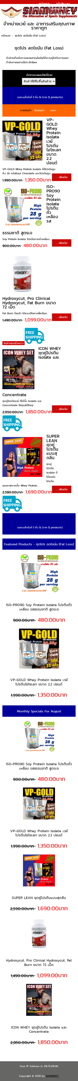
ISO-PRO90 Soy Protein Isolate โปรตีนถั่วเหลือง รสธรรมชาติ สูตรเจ (39, 607)
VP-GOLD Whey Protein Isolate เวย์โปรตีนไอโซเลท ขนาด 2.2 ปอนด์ (39, 682)
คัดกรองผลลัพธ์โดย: (39, 75)
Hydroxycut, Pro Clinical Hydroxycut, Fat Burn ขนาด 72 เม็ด (29, 302)
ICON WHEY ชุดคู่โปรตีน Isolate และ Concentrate (39, 1029)
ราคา (53, 110)
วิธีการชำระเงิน (60, 8)
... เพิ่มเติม (61, 177)
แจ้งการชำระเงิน (59, 13)
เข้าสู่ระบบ (63, 3)
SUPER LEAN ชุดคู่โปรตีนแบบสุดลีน (52, 447)
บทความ (37, 8)
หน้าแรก (44, 3)
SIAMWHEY (52, 1076)
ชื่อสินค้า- (39, 110)
